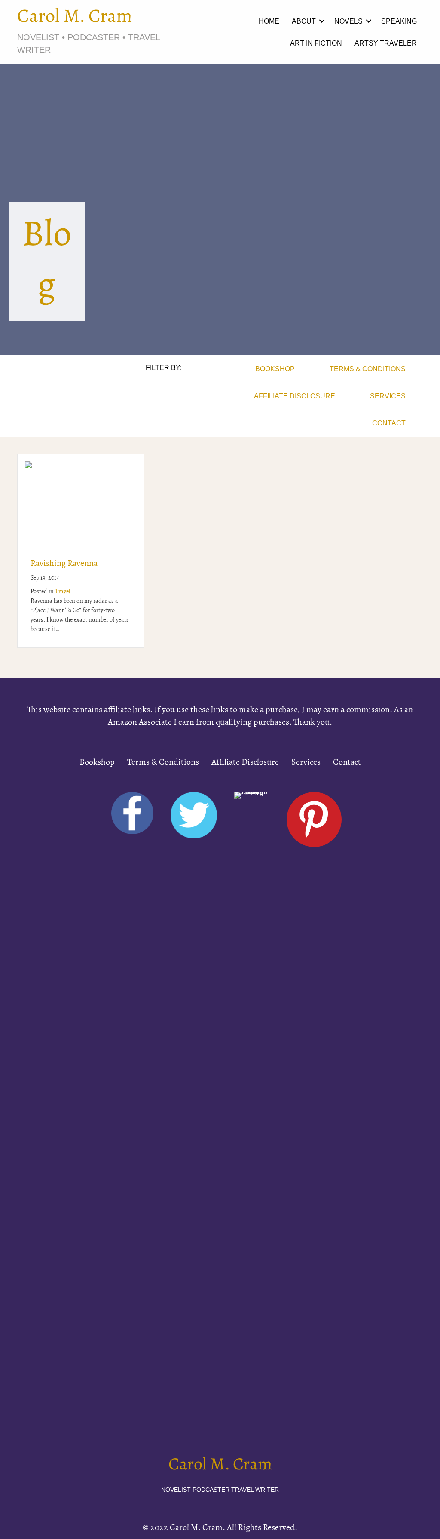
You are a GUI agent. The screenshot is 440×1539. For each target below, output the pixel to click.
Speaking (399, 21)
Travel (62, 592)
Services (388, 396)
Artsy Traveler (385, 43)
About (304, 21)
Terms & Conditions (368, 369)
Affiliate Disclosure (294, 396)
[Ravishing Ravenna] (80, 502)
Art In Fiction (316, 43)
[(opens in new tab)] (251, 1114)
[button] (322, 21)
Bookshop (275, 369)
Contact (389, 423)
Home (269, 21)
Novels (348, 21)
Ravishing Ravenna (64, 563)
